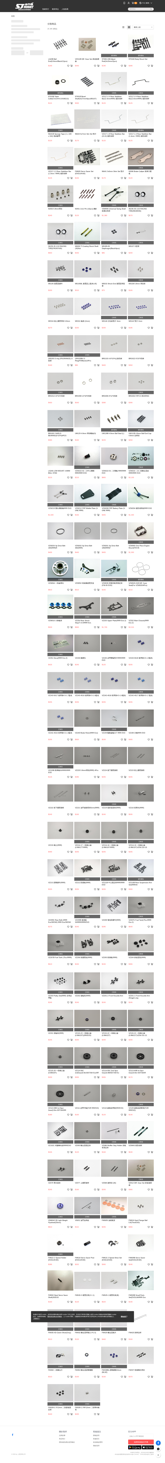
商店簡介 (62, 1439)
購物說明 (96, 1435)
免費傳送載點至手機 (141, 1442)
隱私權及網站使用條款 (67, 1442)
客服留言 (96, 1439)
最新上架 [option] (137, 27)
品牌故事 (62, 1435)
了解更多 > (36, 1318)
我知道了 (124, 1317)
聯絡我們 (96, 1446)
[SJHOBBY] (24, 6)
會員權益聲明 (98, 1442)
